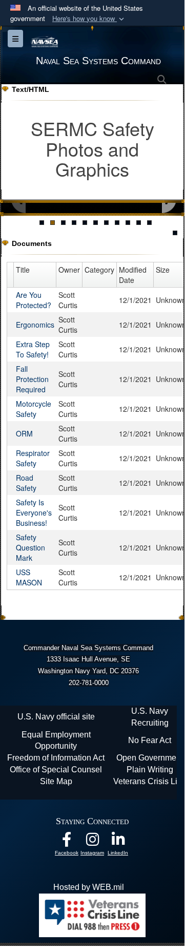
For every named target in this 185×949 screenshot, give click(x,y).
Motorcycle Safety (33, 408)
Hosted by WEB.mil (88, 887)
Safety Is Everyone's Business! (34, 512)
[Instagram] (92, 842)
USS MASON (29, 577)
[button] (89, 18)
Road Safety (26, 482)
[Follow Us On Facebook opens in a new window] (66, 842)
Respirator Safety (33, 458)
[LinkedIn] (118, 842)
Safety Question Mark (30, 547)
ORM (24, 433)
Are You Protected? (33, 300)
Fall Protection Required (32, 379)
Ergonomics (35, 324)
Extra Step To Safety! (33, 349)
